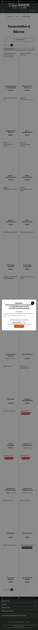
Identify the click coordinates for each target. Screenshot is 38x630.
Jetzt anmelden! (19, 326)
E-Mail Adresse (19, 311)
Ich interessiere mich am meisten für (19, 320)
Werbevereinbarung (25, 324)
